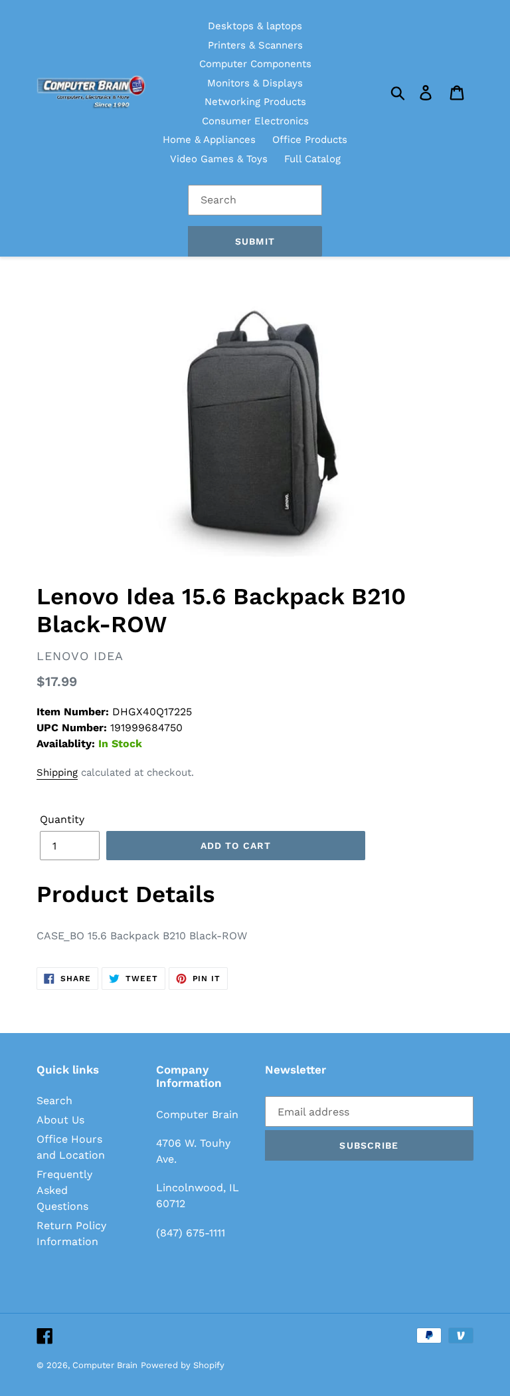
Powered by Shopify (182, 1365)
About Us (60, 1119)
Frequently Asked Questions (64, 1190)
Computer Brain (104, 1365)
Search (54, 1100)
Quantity (62, 819)
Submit (255, 241)
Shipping (57, 772)
